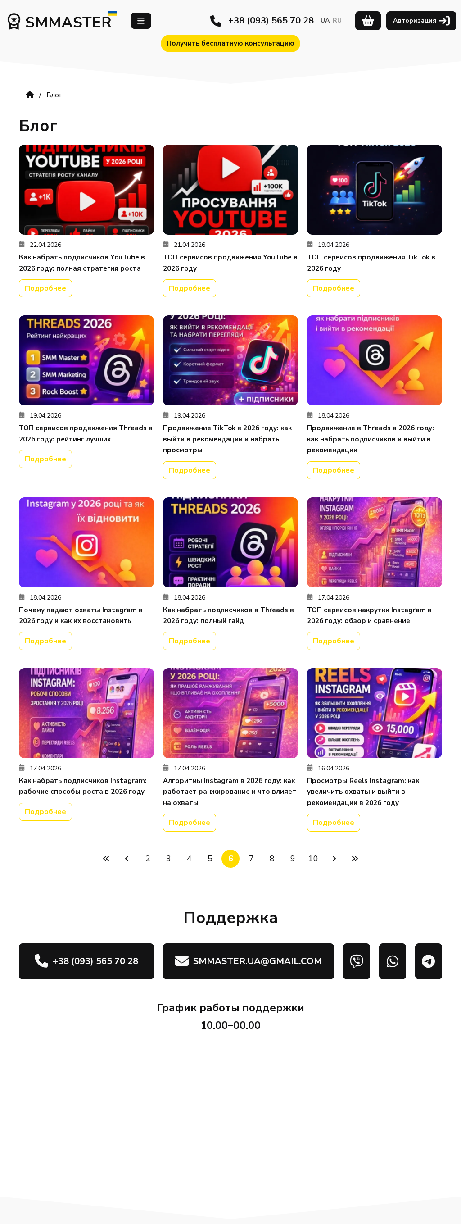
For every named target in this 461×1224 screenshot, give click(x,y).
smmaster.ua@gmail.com (257, 961)
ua (325, 20)
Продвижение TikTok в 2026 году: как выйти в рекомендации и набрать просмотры (227, 439)
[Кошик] (368, 20)
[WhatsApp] (392, 961)
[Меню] (141, 21)
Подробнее (45, 288)
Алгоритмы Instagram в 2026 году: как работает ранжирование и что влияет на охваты (229, 791)
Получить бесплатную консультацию (230, 43)
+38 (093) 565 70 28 (271, 20)
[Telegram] (428, 961)
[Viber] (356, 961)
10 (313, 858)
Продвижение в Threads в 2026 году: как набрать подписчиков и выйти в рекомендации (370, 439)
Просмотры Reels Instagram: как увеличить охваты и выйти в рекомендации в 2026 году (363, 791)
